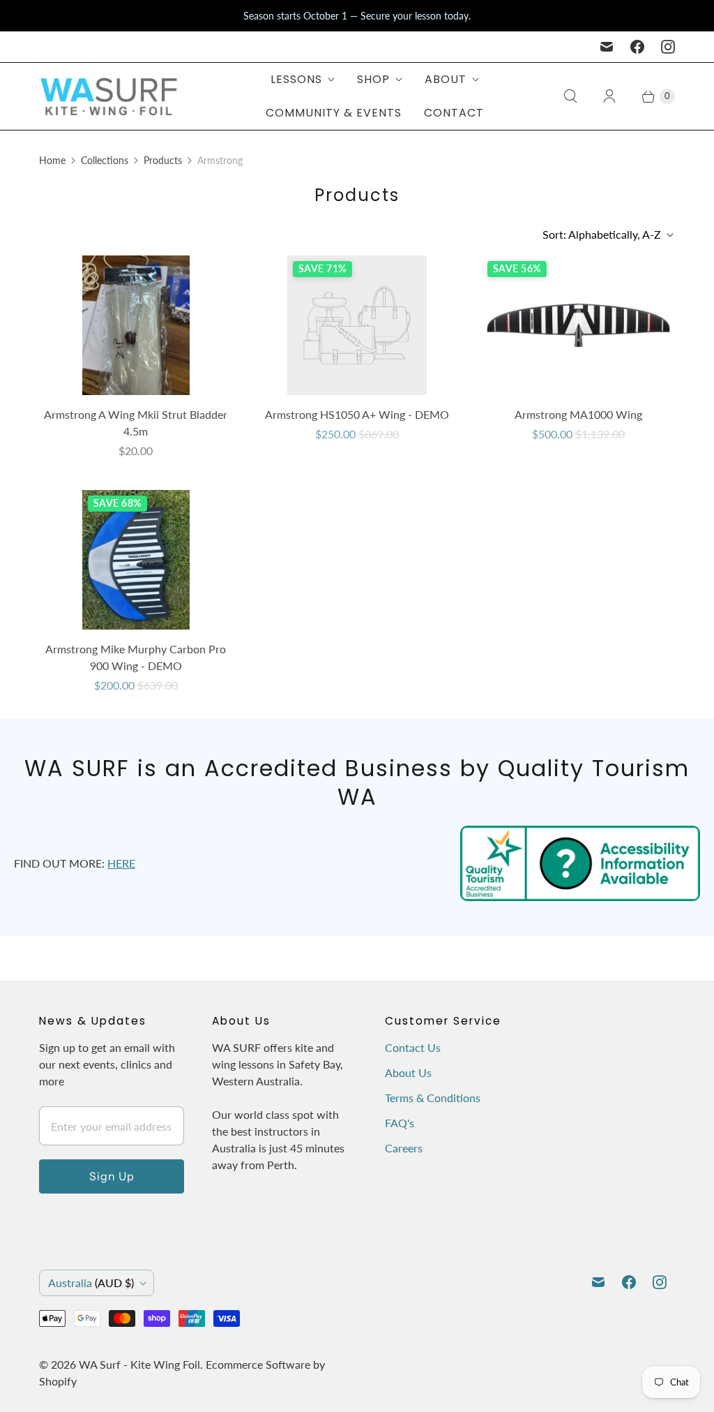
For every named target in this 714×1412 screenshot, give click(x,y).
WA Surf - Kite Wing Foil (139, 1364)
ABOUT (445, 79)
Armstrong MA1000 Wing (578, 414)
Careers (404, 1147)
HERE (121, 863)
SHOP (373, 79)
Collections (104, 160)
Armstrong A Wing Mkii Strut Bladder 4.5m (135, 423)
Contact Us (413, 1047)
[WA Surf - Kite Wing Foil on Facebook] (637, 46)
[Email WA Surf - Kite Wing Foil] (606, 46)
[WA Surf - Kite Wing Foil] (108, 96)
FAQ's (399, 1122)
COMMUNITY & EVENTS (334, 113)
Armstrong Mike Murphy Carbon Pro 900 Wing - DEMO (135, 657)
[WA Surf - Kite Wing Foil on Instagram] (668, 46)
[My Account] (609, 96)
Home (52, 160)
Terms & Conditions (432, 1097)
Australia (91, 1282)
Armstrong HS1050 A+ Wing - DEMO (357, 414)
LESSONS (296, 79)
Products (163, 160)
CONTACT (454, 113)
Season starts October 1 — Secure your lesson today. (357, 16)
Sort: (601, 234)
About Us (408, 1072)
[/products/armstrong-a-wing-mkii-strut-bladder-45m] (136, 325)
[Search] (570, 96)
